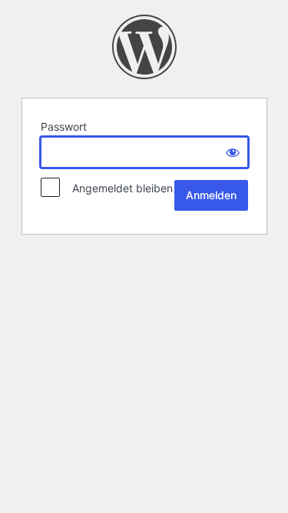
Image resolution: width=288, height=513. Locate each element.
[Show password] (232, 152)
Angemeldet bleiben (118, 188)
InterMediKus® (144, 47)
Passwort (64, 126)
